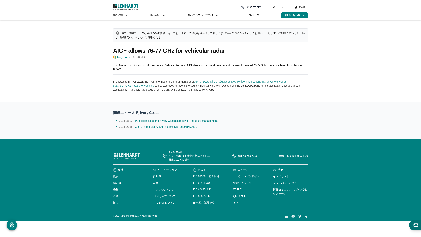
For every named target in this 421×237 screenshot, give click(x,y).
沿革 (115, 196)
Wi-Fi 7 (237, 189)
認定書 (117, 183)
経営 (115, 189)
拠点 (115, 202)
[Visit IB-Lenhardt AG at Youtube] (293, 216)
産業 (155, 183)
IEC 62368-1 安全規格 (206, 176)
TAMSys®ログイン (164, 202)
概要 (115, 176)
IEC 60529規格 (202, 183)
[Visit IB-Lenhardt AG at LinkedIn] (286, 216)
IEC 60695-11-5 (202, 196)
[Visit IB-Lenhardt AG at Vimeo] (299, 216)
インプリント (281, 176)
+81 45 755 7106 (248, 155)
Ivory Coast (123, 57)
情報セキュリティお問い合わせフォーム (290, 191)
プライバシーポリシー (286, 183)
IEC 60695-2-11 (202, 189)
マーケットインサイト (246, 176)
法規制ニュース (242, 183)
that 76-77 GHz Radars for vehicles (133, 85)
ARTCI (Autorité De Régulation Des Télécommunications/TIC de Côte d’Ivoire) (240, 81)
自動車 (157, 176)
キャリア (238, 202)
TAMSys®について (164, 196)
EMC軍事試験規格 (204, 202)
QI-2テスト (239, 196)
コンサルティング (163, 189)
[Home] (126, 7)
